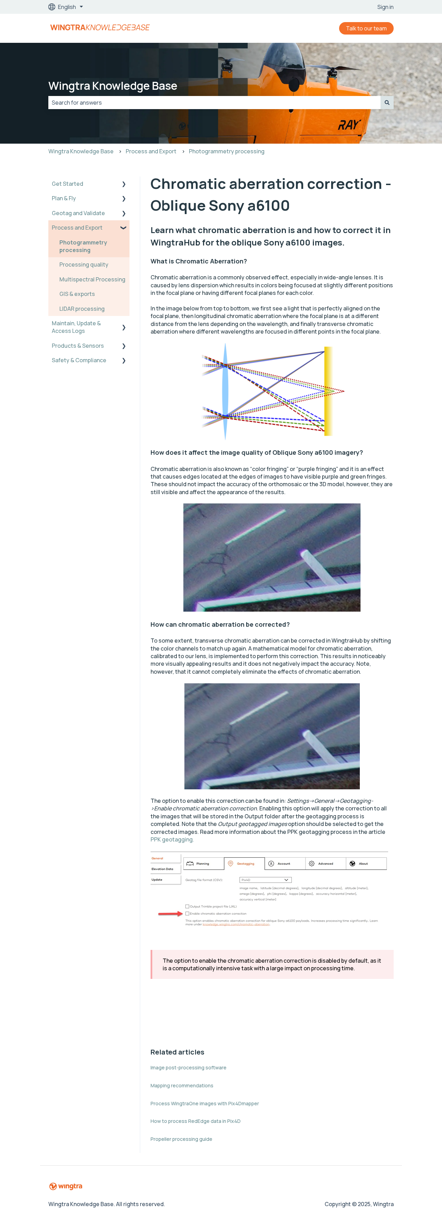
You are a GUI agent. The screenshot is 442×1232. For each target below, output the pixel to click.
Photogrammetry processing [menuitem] (83, 246)
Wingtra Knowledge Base (112, 85)
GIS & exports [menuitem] (77, 294)
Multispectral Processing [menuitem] (92, 279)
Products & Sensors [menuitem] (78, 345)
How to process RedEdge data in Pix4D (196, 1121)
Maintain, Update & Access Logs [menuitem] (76, 327)
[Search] (387, 102)
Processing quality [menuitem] (83, 264)
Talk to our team (366, 28)
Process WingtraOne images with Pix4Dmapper (205, 1103)
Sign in (385, 7)
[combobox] (214, 102)
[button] (123, 184)
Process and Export (151, 151)
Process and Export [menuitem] (77, 227)
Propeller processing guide (181, 1139)
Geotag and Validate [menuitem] (78, 213)
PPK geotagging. (172, 839)
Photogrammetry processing (227, 151)
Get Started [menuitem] (67, 183)
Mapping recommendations (182, 1085)
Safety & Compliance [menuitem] (79, 360)
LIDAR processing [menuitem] (82, 308)
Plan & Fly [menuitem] (64, 198)
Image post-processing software (189, 1067)
